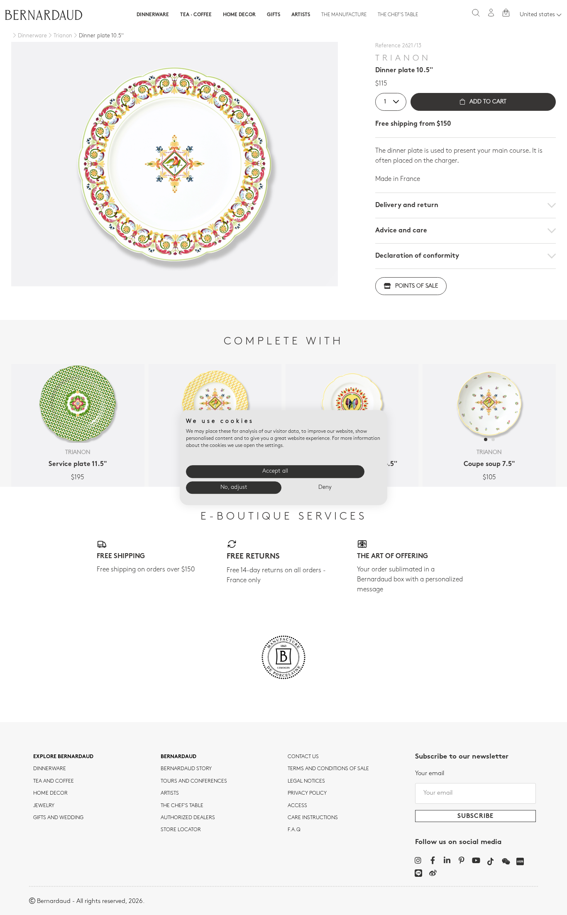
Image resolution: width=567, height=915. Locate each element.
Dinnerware (153, 14)
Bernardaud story (186, 768)
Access (297, 805)
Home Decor (239, 14)
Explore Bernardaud (63, 756)
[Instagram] (418, 860)
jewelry (43, 805)
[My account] (491, 13)
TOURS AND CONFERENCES (194, 781)
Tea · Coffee (196, 14)
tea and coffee (53, 781)
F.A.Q (294, 829)
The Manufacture (344, 14)
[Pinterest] (462, 860)
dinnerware (49, 768)
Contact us (303, 756)
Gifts (273, 14)
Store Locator (181, 829)
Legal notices (306, 781)
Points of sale (416, 286)
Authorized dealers (188, 817)
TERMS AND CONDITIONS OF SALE (328, 768)
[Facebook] (432, 860)
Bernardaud (178, 756)
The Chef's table (398, 14)
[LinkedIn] (447, 860)
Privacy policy (307, 793)
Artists (300, 14)
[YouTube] (476, 860)
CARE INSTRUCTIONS (313, 817)
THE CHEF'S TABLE (182, 805)
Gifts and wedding (58, 817)
